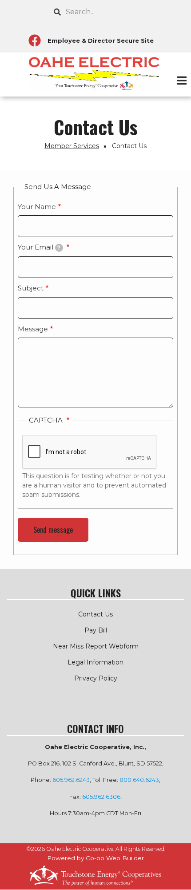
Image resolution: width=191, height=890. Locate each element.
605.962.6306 (101, 796)
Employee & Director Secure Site (101, 40)
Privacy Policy (95, 678)
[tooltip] (59, 248)
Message (33, 329)
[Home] (95, 74)
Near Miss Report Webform (96, 646)
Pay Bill (95, 630)
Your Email (39, 247)
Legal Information (95, 662)
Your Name (37, 206)
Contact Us (95, 614)
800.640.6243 (139, 780)
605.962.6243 (71, 780)
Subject (31, 288)
